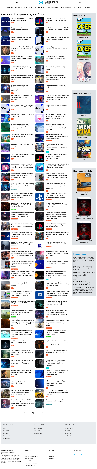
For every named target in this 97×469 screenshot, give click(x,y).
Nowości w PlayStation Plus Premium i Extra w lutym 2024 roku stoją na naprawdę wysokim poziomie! (22, 293)
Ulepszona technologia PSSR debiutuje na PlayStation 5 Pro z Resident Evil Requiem (22, 48)
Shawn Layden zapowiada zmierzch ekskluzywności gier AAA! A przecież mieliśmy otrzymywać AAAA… (56, 224)
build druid (67, 430)
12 (42, 413)
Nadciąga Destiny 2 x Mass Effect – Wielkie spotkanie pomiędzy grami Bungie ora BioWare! (21, 381)
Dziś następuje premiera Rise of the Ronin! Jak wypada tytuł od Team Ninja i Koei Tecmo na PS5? (22, 204)
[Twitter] (75, 454)
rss (50, 460)
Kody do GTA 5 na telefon (31, 463)
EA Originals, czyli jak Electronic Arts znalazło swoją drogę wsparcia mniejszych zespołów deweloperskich (84, 275)
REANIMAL (84, 115)
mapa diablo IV (6, 438)
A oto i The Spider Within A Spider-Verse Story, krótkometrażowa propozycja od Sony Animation (22, 185)
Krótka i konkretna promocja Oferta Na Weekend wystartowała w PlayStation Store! (22, 77)
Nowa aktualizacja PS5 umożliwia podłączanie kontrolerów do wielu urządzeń (55, 67)
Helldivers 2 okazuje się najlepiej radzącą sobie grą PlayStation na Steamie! (20, 283)
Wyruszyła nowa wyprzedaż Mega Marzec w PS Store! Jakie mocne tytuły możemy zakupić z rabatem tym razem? (22, 253)
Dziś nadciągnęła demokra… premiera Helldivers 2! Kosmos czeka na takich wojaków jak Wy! (22, 312)
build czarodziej (68, 433)
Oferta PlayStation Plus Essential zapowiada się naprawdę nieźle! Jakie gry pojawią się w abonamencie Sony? (57, 175)
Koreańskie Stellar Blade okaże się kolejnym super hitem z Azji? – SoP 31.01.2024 (21, 372)
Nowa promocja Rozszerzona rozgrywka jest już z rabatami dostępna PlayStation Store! (57, 234)
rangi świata (37, 430)
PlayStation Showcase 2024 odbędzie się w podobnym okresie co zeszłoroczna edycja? (57, 156)
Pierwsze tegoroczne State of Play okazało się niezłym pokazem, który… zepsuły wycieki (56, 332)
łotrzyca (5, 428)
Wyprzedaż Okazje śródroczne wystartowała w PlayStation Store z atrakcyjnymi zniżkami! (56, 77)
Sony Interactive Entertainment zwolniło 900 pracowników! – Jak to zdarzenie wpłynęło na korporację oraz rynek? (57, 263)
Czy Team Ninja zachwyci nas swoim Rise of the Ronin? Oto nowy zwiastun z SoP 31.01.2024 (22, 352)
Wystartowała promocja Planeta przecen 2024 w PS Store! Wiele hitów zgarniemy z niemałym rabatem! (57, 283)
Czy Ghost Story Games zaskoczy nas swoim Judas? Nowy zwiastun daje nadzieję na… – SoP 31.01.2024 (22, 361)
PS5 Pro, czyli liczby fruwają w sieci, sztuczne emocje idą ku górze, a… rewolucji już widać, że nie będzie (56, 195)
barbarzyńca (6, 430)
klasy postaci (6, 435)
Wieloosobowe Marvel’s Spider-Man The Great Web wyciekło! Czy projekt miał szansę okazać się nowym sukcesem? (23, 224)
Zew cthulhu (28, 454)
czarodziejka (6, 433)
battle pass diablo (38, 433)
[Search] (80, 3)
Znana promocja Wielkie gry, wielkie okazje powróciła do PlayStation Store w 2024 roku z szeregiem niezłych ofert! (22, 165)
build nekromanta (69, 428)
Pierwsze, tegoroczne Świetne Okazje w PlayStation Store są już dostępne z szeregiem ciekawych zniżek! (22, 392)
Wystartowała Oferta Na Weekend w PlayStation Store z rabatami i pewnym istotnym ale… (57, 253)
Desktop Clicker (84, 37)
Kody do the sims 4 (29, 458)
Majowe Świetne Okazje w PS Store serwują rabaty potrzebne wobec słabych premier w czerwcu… (56, 116)
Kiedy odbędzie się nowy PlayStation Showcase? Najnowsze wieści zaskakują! (21, 97)
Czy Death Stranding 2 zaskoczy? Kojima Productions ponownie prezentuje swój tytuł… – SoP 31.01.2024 (57, 342)
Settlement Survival (83, 137)
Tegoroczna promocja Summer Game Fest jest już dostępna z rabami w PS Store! (56, 87)
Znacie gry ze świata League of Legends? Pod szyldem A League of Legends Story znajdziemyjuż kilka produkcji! (83, 267)
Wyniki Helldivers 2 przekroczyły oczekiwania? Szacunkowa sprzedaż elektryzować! (56, 204)
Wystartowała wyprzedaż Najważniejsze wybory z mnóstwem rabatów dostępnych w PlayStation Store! (22, 214)
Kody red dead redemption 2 (32, 456)
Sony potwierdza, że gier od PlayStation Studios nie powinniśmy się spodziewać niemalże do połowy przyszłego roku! (57, 293)
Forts (84, 159)
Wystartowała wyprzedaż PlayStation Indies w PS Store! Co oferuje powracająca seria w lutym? (56, 302)
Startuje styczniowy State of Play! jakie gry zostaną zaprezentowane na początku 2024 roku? (57, 372)
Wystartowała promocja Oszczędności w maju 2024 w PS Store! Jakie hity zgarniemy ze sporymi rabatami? (57, 165)
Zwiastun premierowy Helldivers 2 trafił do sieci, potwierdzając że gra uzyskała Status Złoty (57, 392)
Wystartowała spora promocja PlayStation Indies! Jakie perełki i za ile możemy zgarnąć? (22, 126)
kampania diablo (38, 428)
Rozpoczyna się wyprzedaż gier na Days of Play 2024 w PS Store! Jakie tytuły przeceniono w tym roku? (57, 97)
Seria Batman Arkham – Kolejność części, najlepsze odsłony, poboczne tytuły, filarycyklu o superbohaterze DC (83, 259)
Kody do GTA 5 (28, 460)
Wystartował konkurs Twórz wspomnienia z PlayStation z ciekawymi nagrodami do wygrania (57, 136)
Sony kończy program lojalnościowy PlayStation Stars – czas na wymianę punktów (21, 58)
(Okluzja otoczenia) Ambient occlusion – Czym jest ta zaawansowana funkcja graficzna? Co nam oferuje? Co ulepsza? (83, 282)
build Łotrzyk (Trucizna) (70, 435)
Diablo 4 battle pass (30, 465)
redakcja (51, 456)
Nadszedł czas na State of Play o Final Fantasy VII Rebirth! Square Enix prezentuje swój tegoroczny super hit (56, 312)
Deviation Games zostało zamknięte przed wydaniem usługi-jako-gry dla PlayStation (21, 234)
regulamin (51, 458)
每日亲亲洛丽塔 (84, 82)
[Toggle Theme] (17, 3)
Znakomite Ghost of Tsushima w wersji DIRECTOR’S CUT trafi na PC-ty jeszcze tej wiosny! (22, 244)
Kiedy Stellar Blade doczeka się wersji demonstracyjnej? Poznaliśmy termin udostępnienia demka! (22, 195)
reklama (51, 454)
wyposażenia (6, 440)
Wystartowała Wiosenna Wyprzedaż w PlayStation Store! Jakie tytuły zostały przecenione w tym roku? (22, 175)
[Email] (81, 454)
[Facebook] (78, 454)
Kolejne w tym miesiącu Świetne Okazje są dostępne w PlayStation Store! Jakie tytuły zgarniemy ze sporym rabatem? (22, 273)
